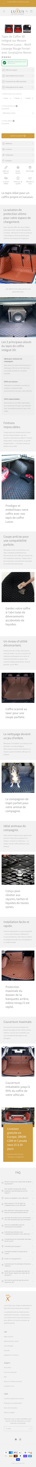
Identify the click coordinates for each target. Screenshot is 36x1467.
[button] (6, 57)
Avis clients (7, 1367)
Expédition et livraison (11, 1355)
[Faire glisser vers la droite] (34, 29)
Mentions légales (9, 1412)
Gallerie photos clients (11, 1341)
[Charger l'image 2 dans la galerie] (18, 29)
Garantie (7, 1350)
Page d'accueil (8, 1337)
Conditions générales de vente (14, 1398)
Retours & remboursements (13, 1381)
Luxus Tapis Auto (20, 1463)
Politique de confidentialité (13, 1403)
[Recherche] (27, 11)
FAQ (5, 1377)
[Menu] (4, 11)
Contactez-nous (9, 1386)
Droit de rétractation (11, 1408)
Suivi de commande (10, 1372)
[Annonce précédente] (4, 3)
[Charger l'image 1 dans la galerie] (9, 29)
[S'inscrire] (30, 1428)
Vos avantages (8, 1346)
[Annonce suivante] (32, 3)
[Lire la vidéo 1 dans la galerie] (27, 29)
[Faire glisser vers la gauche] (2, 29)
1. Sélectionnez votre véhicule (12, 94)
